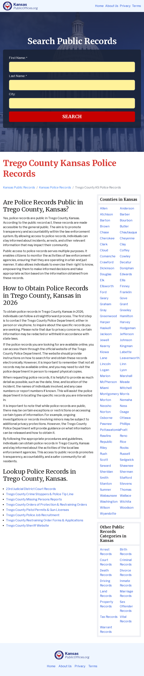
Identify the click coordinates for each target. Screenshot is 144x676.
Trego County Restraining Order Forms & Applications (44, 520)
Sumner (105, 489)
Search (72, 116)
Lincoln (105, 364)
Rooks (124, 448)
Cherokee (107, 238)
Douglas (105, 274)
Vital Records (126, 619)
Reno (123, 436)
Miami (104, 388)
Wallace (125, 495)
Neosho (105, 406)
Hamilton (126, 316)
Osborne (106, 418)
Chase (104, 232)
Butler (124, 226)
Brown (105, 226)
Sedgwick (127, 460)
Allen (103, 208)
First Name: (18, 58)
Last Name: (18, 76)
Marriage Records (126, 594)
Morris (124, 394)
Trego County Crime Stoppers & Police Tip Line (40, 494)
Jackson (106, 334)
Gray (103, 310)
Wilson (105, 507)
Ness (123, 406)
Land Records (106, 594)
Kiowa (104, 352)
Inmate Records (126, 583)
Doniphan (127, 268)
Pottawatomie (109, 430)
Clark (104, 244)
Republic (106, 442)
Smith (104, 477)
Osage (124, 412)
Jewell (104, 340)
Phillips (125, 424)
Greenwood (108, 316)
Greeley (125, 310)
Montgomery (109, 394)
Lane (103, 358)
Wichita (125, 501)
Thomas (125, 489)
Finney (125, 286)
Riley (103, 448)
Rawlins (105, 436)
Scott (104, 460)
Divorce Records (126, 573)
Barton (105, 220)
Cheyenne (127, 238)
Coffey (124, 250)
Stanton (106, 483)
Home (99, 6)
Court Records (106, 562)
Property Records (106, 604)
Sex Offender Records (126, 606)
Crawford (106, 262)
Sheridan (106, 471)
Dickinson (107, 268)
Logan (104, 370)
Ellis (122, 280)
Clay (123, 244)
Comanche (108, 256)
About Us (111, 6)
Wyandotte (108, 513)
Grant (124, 304)
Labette (126, 352)
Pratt (124, 430)
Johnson (126, 340)
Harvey (125, 322)
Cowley (125, 256)
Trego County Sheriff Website (27, 525)
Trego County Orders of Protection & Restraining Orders (46, 504)
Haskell (105, 328)
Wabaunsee (108, 495)
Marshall (126, 376)
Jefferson (127, 334)
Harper (105, 322)
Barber (125, 214)
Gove (123, 298)
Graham (105, 304)
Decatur (125, 262)
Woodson (127, 507)
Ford (103, 292)
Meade (125, 382)
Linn (123, 364)
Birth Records (126, 552)
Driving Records (106, 583)
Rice (123, 442)
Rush (103, 454)
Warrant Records (106, 630)
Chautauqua (128, 232)
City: (12, 94)
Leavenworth (129, 358)
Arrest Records (106, 552)
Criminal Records (126, 562)
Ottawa (125, 418)
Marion (105, 376)
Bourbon (126, 220)
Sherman (126, 471)
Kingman (126, 346)
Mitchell (126, 388)
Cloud (104, 250)
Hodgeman (128, 328)
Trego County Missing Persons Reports (34, 499)
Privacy (125, 6)
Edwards (126, 274)
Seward (105, 465)
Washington (109, 501)
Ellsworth (107, 286)
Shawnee (126, 465)
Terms (136, 6)
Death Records (106, 573)
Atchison (106, 214)
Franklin (126, 292)
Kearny (105, 346)
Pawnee (106, 424)
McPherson (108, 382)
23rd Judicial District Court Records (31, 489)
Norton (105, 412)
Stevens (126, 483)
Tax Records (109, 617)
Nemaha (126, 400)
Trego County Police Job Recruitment (32, 515)
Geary (104, 298)
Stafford (126, 477)
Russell (125, 454)
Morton (105, 400)
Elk (102, 280)
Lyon (123, 370)
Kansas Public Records (19, 187)
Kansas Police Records (55, 187)
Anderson (127, 208)
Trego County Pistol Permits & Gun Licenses (37, 510)
